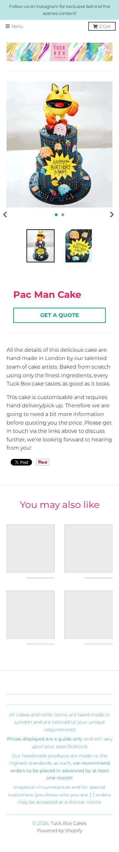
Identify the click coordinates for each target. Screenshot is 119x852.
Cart (105, 26)
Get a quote (59, 315)
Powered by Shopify (59, 830)
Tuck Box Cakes (69, 823)
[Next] (111, 214)
